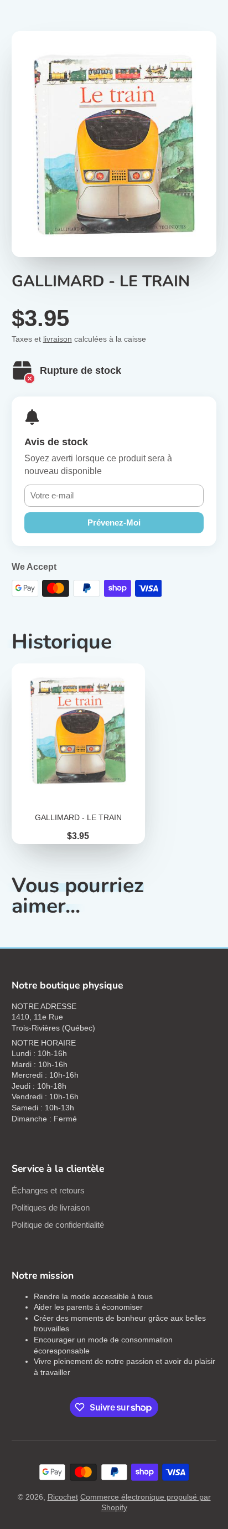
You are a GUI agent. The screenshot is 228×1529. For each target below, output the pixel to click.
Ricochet (63, 1496)
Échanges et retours (48, 1190)
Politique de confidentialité (58, 1224)
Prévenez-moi (114, 522)
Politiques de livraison (51, 1207)
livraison (57, 338)
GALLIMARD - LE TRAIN (78, 753)
